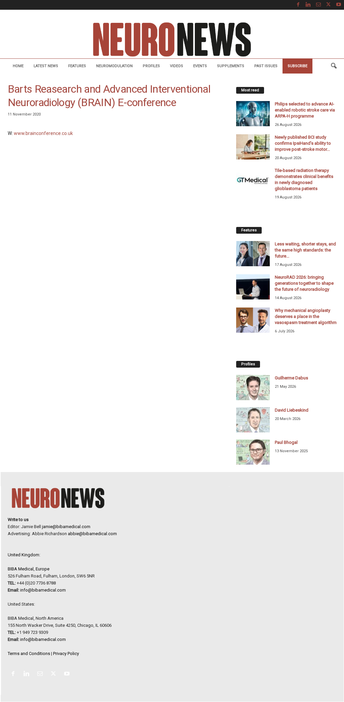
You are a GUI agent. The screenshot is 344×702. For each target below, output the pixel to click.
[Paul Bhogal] (253, 452)
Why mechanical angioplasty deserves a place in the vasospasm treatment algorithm (306, 316)
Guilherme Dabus (291, 377)
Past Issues (265, 66)
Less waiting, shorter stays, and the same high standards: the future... (305, 250)
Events (200, 66)
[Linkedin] (308, 5)
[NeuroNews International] (172, 39)
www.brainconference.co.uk (43, 133)
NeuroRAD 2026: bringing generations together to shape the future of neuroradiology (304, 283)
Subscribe (297, 66)
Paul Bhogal (286, 442)
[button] (333, 66)
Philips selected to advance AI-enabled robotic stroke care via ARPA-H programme (305, 110)
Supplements (230, 66)
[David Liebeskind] (253, 419)
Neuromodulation (114, 66)
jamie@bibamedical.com (66, 526)
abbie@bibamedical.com (92, 533)
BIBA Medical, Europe (28, 568)
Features (77, 66)
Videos (176, 66)
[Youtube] (339, 5)
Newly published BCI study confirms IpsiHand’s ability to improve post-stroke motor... (303, 143)
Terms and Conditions (29, 653)
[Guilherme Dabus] (253, 387)
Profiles (151, 66)
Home (18, 66)
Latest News (46, 66)
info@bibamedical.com (43, 590)
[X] (329, 5)
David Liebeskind (291, 410)
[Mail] (318, 5)
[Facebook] (298, 5)
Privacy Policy (66, 653)
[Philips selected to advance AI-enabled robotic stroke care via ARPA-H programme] (253, 113)
